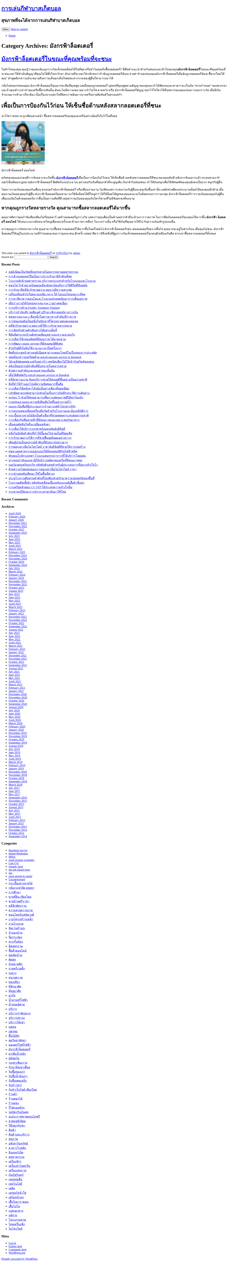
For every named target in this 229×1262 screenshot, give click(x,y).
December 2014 (18, 826)
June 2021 (14, 674)
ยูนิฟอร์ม (14, 1058)
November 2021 (18, 658)
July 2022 (14, 632)
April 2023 (15, 603)
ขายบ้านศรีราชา (19, 901)
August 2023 (16, 590)
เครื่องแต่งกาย (17, 1170)
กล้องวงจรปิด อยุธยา (21, 887)
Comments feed (17, 1249)
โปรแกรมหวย (17, 1219)
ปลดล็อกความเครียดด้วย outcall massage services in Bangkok (45, 357)
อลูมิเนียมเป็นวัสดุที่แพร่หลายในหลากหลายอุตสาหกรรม (43, 271)
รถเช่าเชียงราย (18, 1062)
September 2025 (18, 532)
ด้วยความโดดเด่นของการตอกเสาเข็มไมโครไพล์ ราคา (43, 469)
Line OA (14, 863)
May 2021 (14, 678)
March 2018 (15, 784)
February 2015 (17, 820)
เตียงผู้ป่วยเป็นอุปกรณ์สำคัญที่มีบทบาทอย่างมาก (38, 442)
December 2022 (18, 616)
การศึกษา (15, 892)
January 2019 (16, 768)
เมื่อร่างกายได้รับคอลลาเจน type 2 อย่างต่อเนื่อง (38, 303)
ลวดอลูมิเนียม (17, 1121)
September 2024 (18, 565)
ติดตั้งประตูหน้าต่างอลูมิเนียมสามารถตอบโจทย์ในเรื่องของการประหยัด (53, 352)
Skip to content (19, 29)
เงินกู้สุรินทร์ (16, 1174)
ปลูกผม (13, 1031)
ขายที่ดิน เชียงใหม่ (20, 896)
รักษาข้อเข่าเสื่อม (19, 1067)
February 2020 (17, 726)
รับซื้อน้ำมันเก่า (18, 1076)
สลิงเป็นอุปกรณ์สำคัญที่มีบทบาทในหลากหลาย (37, 366)
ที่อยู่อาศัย (15, 991)
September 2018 (18, 781)
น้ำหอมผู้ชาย (17, 1004)
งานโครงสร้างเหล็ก (21, 919)
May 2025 (14, 542)
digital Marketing (18, 853)
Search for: (7, 257)
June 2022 (14, 636)
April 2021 (15, 681)
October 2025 (16, 529)
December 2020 (18, 694)
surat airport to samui (20, 876)
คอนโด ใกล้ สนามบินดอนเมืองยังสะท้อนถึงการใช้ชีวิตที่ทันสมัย (48, 285)
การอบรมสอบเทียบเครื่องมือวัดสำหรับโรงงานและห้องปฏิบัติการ (48, 410)
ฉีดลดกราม (16, 946)
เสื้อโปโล (14, 1206)
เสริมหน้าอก (16, 1197)
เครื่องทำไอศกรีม (19, 1165)
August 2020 (16, 707)
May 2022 (14, 639)
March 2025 (15, 548)
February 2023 (17, 610)
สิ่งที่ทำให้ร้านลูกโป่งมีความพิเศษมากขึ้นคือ (36, 384)
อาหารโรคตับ (17, 1148)
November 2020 (18, 697)
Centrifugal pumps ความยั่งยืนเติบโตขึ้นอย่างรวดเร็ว (40, 402)
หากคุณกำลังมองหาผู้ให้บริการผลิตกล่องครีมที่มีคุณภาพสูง (45, 460)
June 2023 (14, 597)
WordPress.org (17, 1252)
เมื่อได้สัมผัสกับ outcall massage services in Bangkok (39, 375)
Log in (12, 1243)
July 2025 (14, 536)
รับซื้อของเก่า (17, 1071)
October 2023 (16, 587)
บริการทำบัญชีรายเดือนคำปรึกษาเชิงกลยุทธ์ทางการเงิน (43, 312)
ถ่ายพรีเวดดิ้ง (17, 968)
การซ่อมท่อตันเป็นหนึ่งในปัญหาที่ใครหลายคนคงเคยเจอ (43, 321)
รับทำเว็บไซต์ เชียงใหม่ (23, 1089)
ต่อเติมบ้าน (15, 955)
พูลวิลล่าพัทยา (17, 1040)
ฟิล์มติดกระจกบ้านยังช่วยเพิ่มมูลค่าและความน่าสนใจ (42, 334)
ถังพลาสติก (16, 964)
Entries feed (15, 1246)
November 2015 (18, 800)
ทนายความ (16, 977)
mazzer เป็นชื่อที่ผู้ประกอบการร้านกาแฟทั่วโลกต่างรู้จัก (42, 406)
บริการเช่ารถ (17, 1017)
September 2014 (18, 836)
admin (76, 253)
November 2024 (18, 558)
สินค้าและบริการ (19, 1134)
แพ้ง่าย (13, 1215)
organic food (16, 866)
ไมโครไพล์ (15, 1228)
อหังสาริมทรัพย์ (18, 1143)
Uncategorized (17, 879)
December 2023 (18, 581)
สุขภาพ (13, 1139)
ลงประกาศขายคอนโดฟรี (24, 1116)
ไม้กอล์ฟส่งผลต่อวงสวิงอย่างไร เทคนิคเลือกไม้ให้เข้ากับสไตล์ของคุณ (51, 361)
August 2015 (16, 807)
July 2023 (14, 594)
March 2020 (15, 723)
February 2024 (17, 574)
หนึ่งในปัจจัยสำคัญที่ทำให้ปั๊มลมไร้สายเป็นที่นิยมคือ (40, 433)
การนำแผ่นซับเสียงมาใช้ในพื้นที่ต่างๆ (32, 473)
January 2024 (16, 578)
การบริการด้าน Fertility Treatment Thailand (34, 307)
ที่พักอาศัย (15, 986)
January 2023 (16, 613)
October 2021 (16, 661)
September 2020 (18, 703)
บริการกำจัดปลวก (20, 1013)
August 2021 (16, 668)
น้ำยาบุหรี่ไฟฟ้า (18, 999)
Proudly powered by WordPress (19, 1258)
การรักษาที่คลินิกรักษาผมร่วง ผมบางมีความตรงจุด (40, 289)
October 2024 (16, 561)
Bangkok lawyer (18, 850)
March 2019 (15, 762)
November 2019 (18, 736)
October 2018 (16, 778)
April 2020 (15, 720)
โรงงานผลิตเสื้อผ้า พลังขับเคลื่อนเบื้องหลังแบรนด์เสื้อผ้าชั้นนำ (46, 482)
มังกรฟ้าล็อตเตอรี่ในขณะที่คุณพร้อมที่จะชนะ (56, 59)
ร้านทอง (14, 1103)
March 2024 (15, 571)
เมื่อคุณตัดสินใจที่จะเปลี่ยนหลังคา (29, 424)
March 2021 (15, 684)
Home (12, 35)
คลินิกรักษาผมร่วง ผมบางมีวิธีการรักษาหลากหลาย (40, 325)
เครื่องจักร (15, 1161)
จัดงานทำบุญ (17, 928)
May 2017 (14, 794)
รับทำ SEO (15, 1085)
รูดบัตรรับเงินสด (18, 1112)
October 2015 (16, 804)
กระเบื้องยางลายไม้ (21, 883)
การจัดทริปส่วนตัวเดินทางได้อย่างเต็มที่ (33, 330)
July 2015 (14, 810)
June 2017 (14, 791)
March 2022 (15, 645)
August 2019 (16, 745)
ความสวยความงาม (21, 910)
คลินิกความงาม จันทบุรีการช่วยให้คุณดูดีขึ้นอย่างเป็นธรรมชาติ (48, 379)
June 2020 (14, 713)
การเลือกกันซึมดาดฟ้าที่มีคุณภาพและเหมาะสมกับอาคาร (44, 419)
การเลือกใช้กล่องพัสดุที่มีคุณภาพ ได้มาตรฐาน (37, 339)
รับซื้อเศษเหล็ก (18, 1080)
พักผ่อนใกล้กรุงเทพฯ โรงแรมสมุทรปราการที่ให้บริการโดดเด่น (47, 455)
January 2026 (16, 519)
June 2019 (14, 752)
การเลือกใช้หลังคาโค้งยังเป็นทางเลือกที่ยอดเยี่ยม (39, 388)
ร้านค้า (13, 1094)
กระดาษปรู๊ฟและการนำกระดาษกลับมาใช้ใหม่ (37, 491)
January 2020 (16, 729)
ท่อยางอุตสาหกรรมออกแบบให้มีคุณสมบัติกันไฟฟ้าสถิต (43, 451)
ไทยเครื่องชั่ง (17, 1224)
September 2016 (18, 797)
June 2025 (14, 539)
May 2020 (14, 716)
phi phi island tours (19, 869)
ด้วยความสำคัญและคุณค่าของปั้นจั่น (32, 370)
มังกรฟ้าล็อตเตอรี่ (41, 253)
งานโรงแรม (16, 923)
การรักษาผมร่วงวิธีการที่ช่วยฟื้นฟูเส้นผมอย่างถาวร (40, 437)
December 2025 (18, 523)
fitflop (12, 856)
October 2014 (16, 833)
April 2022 (15, 642)
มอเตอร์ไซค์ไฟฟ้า (20, 1044)
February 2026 (17, 516)
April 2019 (15, 758)
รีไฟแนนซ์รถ (17, 1107)
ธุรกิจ (12, 995)
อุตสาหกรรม (17, 1156)
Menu (6, 29)
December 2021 (18, 655)
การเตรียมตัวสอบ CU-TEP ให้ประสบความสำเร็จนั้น (40, 487)
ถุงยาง (12, 973)
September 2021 (18, 665)
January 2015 (16, 823)
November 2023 (18, 584)
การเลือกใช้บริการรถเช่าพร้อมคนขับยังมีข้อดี (37, 428)
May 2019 (14, 755)
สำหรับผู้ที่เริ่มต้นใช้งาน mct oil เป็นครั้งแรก (35, 348)
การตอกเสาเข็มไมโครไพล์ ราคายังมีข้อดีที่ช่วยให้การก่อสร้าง (47, 446)
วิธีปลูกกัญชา (17, 1125)
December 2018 (18, 771)
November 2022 (18, 619)
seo (10, 872)
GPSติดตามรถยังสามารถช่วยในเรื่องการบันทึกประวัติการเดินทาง (49, 393)
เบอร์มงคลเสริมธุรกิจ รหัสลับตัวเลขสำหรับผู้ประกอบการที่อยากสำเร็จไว (53, 464)
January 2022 (16, 652)
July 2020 (14, 710)
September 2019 (18, 742)
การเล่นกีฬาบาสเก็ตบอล (31, 8)
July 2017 (14, 787)
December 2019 (18, 733)
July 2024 (14, 568)
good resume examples (21, 860)
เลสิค (12, 1188)
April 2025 (15, 545)
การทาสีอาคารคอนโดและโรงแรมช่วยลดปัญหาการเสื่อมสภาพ (48, 298)
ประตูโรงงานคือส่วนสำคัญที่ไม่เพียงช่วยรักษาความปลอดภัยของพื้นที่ (51, 478)
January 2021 (16, 691)
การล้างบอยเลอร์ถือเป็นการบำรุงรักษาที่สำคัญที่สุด (40, 276)
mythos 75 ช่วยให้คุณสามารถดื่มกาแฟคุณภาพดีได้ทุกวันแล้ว (46, 397)
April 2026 (15, 513)
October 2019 (16, 739)
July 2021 (14, 671)
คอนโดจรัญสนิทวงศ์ (21, 914)
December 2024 (18, 555)
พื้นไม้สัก (14, 1035)
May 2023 (14, 600)
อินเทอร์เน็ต (16, 1152)
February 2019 (17, 765)
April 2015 (15, 816)
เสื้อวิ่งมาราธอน (18, 1201)
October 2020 (16, 700)
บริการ (13, 1008)
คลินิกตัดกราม (18, 905)
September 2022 (18, 626)
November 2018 (18, 775)
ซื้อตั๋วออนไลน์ (17, 950)
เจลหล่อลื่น (15, 1179)
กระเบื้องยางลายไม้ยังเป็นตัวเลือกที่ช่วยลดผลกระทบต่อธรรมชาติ (49, 415)
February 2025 (17, 552)
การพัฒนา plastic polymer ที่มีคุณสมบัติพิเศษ (36, 343)
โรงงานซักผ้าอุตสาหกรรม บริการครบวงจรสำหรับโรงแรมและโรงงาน (52, 280)
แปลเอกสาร (16, 1210)
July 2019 (14, 749)
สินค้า (12, 1130)
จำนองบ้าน (15, 932)
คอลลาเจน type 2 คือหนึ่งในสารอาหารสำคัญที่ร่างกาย (42, 316)
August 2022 (16, 629)
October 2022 (16, 623)
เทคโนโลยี (15, 1183)
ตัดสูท (12, 959)
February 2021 (17, 687)
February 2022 (17, 649)
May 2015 (14, 813)
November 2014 (18, 829)
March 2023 (15, 607)
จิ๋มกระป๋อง (15, 937)
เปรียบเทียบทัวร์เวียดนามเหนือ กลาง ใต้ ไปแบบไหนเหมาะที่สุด (47, 294)
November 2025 (18, 526)
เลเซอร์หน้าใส (17, 1192)
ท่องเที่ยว (14, 982)
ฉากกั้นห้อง (16, 941)
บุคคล (12, 1026)
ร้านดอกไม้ (16, 1098)
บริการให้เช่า (17, 1022)
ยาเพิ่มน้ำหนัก (17, 1053)
